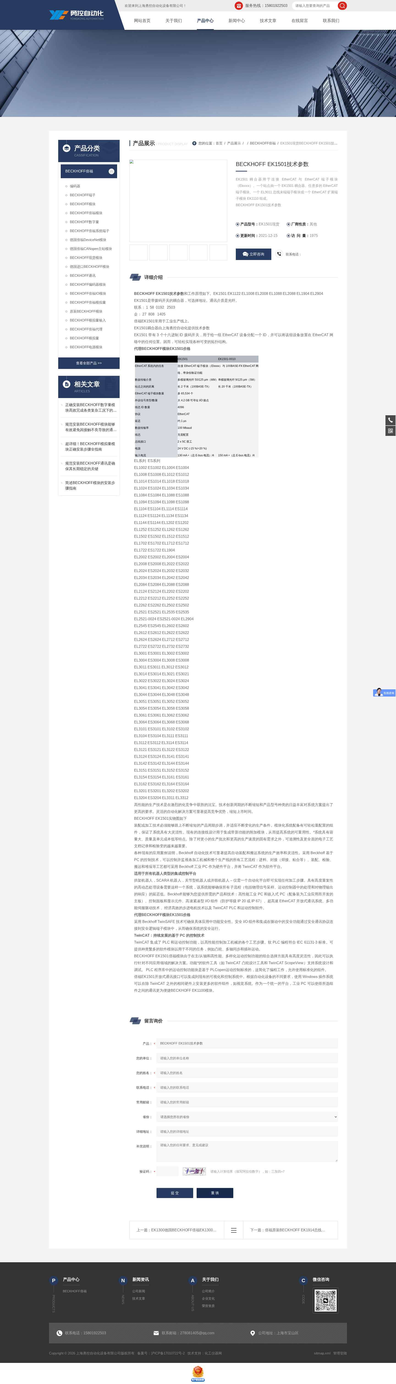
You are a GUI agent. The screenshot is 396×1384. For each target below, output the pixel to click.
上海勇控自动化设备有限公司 (160, 6)
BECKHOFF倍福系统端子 (89, 231)
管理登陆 (340, 1353)
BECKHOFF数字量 (84, 222)
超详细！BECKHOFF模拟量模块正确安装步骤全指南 (90, 446)
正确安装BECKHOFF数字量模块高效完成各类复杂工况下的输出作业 (91, 408)
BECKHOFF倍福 (79, 171)
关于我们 (173, 20)
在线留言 (300, 20)
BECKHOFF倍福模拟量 (88, 302)
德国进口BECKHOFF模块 (89, 266)
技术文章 (268, 20)
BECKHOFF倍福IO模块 (88, 293)
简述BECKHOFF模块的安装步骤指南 (90, 485)
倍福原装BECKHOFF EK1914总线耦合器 (299, 1230)
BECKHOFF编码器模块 (88, 284)
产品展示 (234, 143)
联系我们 (331, 20)
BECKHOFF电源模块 (86, 347)
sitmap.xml (322, 1353)
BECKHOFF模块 (83, 204)
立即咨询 (257, 254)
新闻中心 (236, 20)
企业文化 (208, 1298)
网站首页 (142, 20)
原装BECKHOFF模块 (86, 311)
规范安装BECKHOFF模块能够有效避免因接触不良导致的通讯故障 (91, 427)
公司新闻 (138, 1291)
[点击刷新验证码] (194, 1171)
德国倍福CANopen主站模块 (91, 249)
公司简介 (208, 1291)
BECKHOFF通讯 (83, 275)
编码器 (75, 186)
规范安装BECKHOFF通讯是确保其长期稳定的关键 (90, 466)
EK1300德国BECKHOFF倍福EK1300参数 (185, 1230)
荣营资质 (208, 1306)
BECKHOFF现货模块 (86, 258)
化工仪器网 (213, 1353)
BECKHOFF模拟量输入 (88, 320)
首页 (219, 143)
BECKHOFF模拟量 (84, 338)
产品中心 (205, 20)
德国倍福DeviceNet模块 (88, 240)
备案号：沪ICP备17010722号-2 (161, 1353)
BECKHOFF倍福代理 (86, 329)
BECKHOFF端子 (83, 195)
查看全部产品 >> (89, 363)
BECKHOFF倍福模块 (86, 213)
